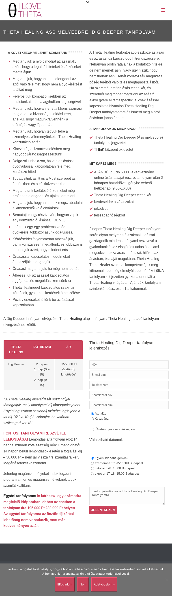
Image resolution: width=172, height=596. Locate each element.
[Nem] (166, 580)
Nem (83, 584)
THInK (99, 149)
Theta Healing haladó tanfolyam (133, 319)
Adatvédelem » (104, 584)
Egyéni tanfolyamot (19, 496)
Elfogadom (64, 584)
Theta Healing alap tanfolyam (82, 319)
